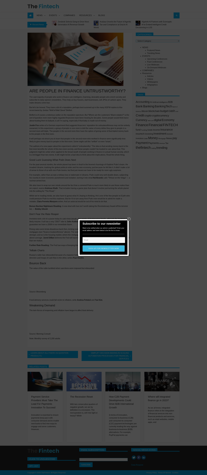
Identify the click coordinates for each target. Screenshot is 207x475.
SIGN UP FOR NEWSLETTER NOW (103, 248)
